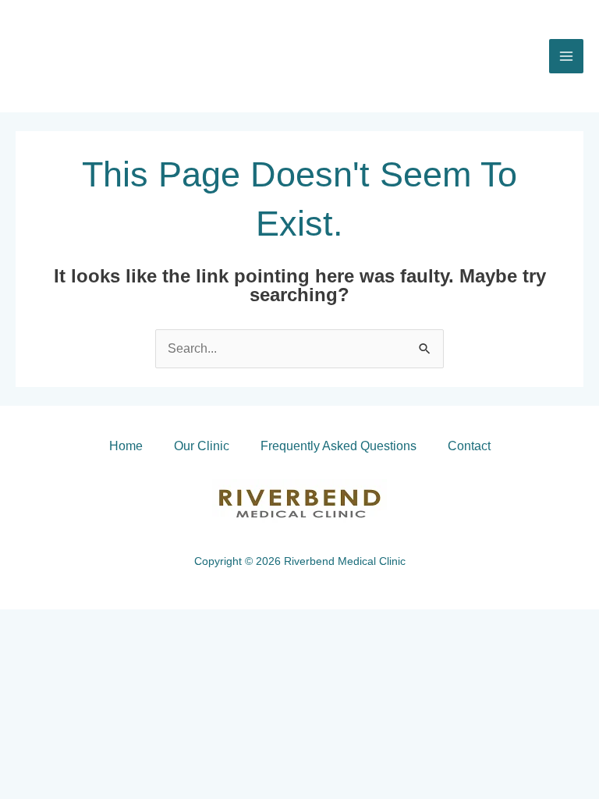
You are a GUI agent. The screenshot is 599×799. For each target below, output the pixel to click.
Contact (469, 446)
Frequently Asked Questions (338, 446)
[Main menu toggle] (566, 56)
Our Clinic (201, 446)
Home (126, 446)
